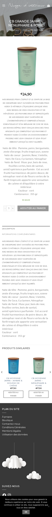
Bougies (14, 30)
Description (8, 229)
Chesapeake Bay (33, 30)
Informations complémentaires (18, 234)
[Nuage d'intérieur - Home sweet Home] (26, 5)
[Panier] (48, 5)
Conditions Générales (14, 427)
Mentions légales (11, 431)
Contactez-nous (11, 424)
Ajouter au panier (33, 208)
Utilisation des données (15, 434)
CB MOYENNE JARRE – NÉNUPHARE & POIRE (38, 382)
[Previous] (2, 377)
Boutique (7, 420)
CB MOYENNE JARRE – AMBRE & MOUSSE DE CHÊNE (13, 382)
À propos (7, 417)
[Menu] (3, 5)
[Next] (50, 377)
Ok (26, 512)
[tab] (26, 229)
